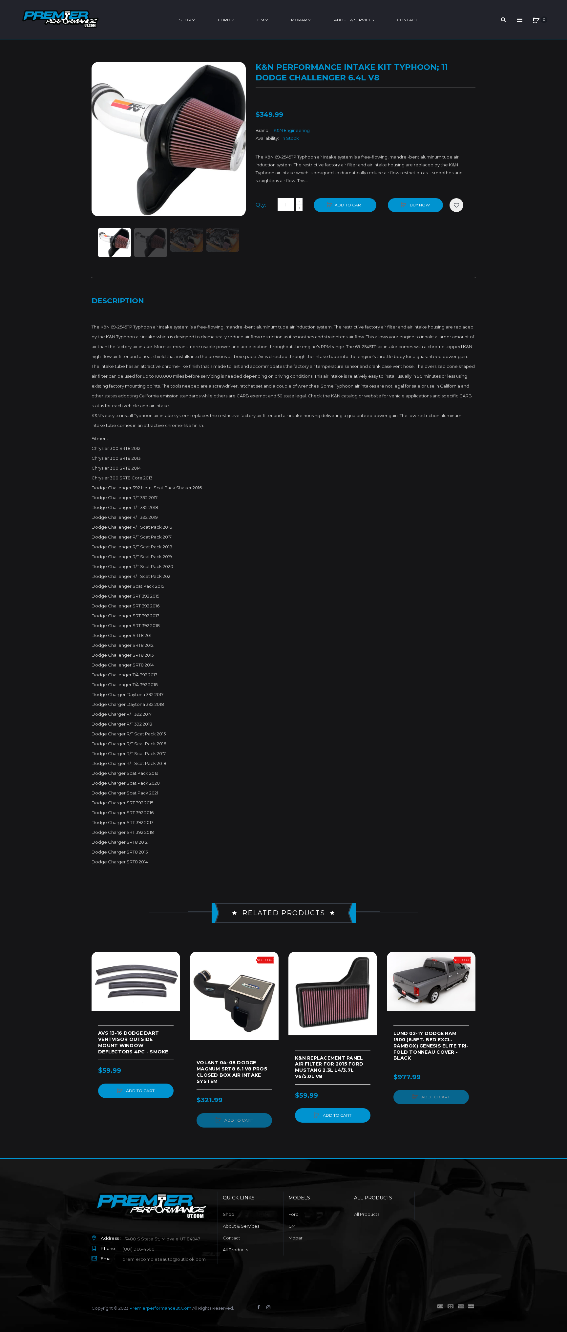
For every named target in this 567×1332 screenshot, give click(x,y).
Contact (231, 1237)
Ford (293, 1214)
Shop (228, 1214)
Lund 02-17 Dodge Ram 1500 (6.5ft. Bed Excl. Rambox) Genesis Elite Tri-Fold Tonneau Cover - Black (431, 1045)
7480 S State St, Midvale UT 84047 (162, 1238)
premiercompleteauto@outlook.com (164, 1259)
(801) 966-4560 (138, 1249)
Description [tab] (118, 300)
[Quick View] (100, 985)
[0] (536, 19)
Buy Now (419, 204)
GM (292, 1226)
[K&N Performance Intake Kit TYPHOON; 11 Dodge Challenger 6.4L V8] (114, 243)
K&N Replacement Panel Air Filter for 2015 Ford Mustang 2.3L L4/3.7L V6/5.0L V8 (329, 1067)
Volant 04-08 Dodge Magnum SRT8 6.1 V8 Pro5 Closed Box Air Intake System (232, 1072)
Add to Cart (349, 204)
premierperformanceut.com (160, 1308)
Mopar (295, 1237)
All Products (235, 1249)
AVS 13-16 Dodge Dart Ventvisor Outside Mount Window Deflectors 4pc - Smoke (133, 1042)
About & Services (241, 1226)
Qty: (261, 205)
